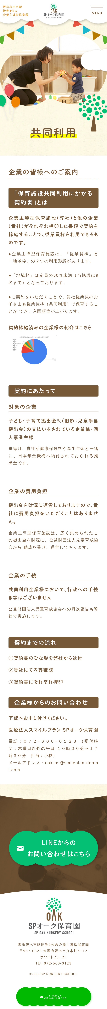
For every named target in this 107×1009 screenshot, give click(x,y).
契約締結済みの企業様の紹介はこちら (50, 327)
